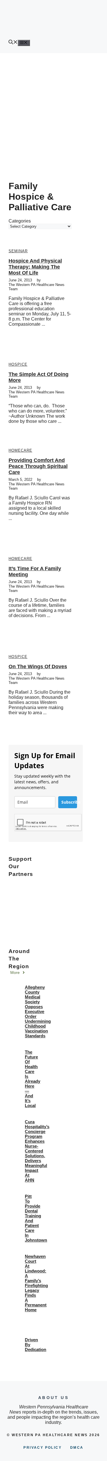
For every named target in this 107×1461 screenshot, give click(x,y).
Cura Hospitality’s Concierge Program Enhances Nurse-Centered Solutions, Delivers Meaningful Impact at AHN (37, 1150)
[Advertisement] (53, 109)
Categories (20, 221)
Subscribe (69, 802)
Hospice (18, 364)
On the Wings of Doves (38, 666)
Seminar (18, 251)
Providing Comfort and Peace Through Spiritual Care (38, 466)
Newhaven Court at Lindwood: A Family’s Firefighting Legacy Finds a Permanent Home (36, 1283)
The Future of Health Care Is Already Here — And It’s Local (32, 1079)
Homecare (20, 450)
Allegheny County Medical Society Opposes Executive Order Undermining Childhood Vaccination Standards (38, 1011)
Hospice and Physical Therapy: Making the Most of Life (35, 267)
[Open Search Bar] (13, 42)
